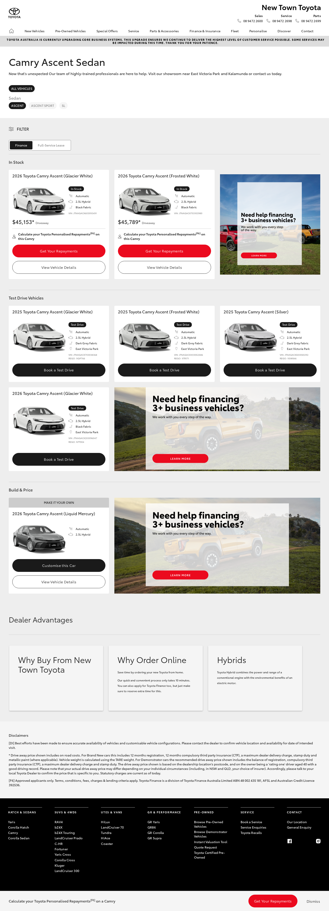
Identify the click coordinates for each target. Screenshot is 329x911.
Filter (23, 129)
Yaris (11, 822)
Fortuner (61, 849)
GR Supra (154, 838)
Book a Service (251, 822)
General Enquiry (299, 827)
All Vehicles (21, 88)
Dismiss (313, 901)
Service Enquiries (253, 827)
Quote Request (205, 847)
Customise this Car (59, 565)
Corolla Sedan (19, 838)
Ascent (17, 105)
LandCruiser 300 (67, 870)
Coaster (107, 843)
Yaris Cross (63, 854)
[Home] (11, 31)
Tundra (106, 832)
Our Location (297, 822)
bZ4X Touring (65, 832)
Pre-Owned (204, 812)
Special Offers (107, 31)
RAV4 (59, 822)
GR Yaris (153, 822)
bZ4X (59, 827)
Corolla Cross (65, 860)
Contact (307, 31)
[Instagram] (318, 841)
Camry (13, 832)
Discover (284, 31)
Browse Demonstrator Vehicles (210, 833)
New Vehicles (35, 31)
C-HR (59, 843)
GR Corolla (155, 832)
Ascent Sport (42, 105)
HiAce (105, 838)
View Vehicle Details (58, 267)
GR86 (151, 827)
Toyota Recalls (251, 832)
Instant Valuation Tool (210, 842)
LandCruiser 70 (112, 827)
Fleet (235, 31)
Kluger (60, 865)
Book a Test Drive (59, 369)
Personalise (258, 31)
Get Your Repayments (59, 250)
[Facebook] (289, 841)
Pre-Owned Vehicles (70, 31)
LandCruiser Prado (69, 838)
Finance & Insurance (205, 31)
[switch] (40, 145)
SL (63, 105)
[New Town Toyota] (14, 13)
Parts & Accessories (164, 31)
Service (133, 31)
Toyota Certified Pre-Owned (209, 854)
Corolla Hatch (18, 827)
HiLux (105, 822)
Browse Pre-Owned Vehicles (208, 824)
